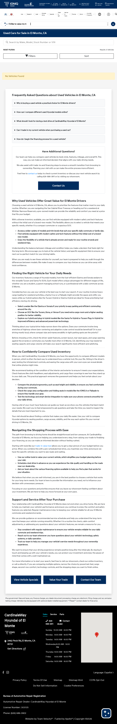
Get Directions (15, 648)
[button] (97, 635)
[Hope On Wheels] (24, 632)
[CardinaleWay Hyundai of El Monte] (11, 14)
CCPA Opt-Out (96, 680)
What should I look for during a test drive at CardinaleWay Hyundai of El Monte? (51, 121)
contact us (32, 173)
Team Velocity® (45, 718)
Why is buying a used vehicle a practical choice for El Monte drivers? (46, 103)
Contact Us (58, 185)
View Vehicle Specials (26, 579)
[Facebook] (3, 672)
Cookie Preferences (74, 685)
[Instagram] (7, 672)
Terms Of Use (40, 680)
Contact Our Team (91, 579)
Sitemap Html (76, 680)
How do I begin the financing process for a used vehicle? (41, 139)
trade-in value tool (43, 446)
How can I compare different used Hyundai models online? (42, 112)
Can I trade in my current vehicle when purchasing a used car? (44, 130)
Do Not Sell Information (45, 685)
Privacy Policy (20, 680)
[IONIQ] (10, 632)
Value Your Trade (58, 579)
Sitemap (58, 680)
